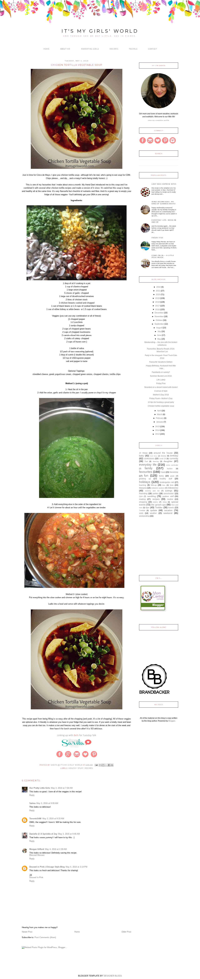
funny (161, 476)
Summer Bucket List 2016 (161, 376)
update (153, 510)
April (159, 411)
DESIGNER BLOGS (113, 976)
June (159, 335)
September (159, 324)
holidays (144, 482)
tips (147, 507)
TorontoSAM (35, 818)
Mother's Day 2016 (161, 395)
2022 (158, 287)
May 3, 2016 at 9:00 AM (47, 803)
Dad (146, 461)
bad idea (153, 456)
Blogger (171, 721)
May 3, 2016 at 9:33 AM (53, 818)
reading (142, 499)
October (159, 320)
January (159, 422)
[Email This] (100, 765)
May (159, 339)
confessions (149, 458)
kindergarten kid (167, 482)
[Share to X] (106, 765)
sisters (155, 502)
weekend (167, 513)
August (159, 328)
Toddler (158, 507)
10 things (143, 453)
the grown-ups (158, 504)
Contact (152, 49)
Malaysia (143, 488)
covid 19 (162, 459)
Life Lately (161, 380)
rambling (151, 496)
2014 (157, 430)
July (159, 331)
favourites (145, 471)
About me (65, 49)
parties (155, 493)
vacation (168, 510)
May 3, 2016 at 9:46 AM (69, 834)
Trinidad (142, 510)
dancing (156, 461)
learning (142, 485)
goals (172, 476)
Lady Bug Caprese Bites (164, 184)
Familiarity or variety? (161, 372)
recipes (89, 768)
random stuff (167, 496)
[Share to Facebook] (109, 765)
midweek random (157, 488)
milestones (173, 488)
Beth (76, 735)
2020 (158, 294)
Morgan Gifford (36, 849)
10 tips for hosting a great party (161, 402)
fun (146, 475)
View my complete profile (158, 120)
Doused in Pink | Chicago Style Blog (47, 867)
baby (141, 455)
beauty (163, 456)
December (159, 313)
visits (141, 513)
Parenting (143, 493)
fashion (169, 469)
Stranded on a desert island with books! (161, 387)
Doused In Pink (36, 877)
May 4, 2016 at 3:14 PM (76, 867)
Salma (32, 803)
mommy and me (152, 491)
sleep (165, 502)
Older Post (126, 932)
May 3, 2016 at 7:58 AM (62, 788)
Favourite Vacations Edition (160, 362)
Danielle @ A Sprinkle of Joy (43, 834)
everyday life (148, 464)
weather (153, 513)
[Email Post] (96, 765)
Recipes (114, 49)
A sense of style (161, 391)
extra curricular (172, 465)
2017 (157, 306)
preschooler (169, 493)
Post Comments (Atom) (45, 937)
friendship (174, 472)
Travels (133, 49)
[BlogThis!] (103, 765)
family (148, 468)
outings (168, 490)
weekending (144, 516)
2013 (157, 434)
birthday (174, 455)
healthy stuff (76, 768)
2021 (158, 291)
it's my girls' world (100, 31)
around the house (163, 453)
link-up (154, 485)
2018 (157, 302)
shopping (143, 502)
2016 (157, 309)
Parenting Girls (90, 49)
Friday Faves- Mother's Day (160, 398)
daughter (168, 461)
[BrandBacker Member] (154, 694)
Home (46, 49)
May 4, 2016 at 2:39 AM (56, 849)
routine (170, 499)
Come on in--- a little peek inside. (163, 256)
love (171, 485)
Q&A (141, 496)
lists (163, 485)
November (159, 316)
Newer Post (27, 932)
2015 (157, 426)
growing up (145, 479)
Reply (32, 795)
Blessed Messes (37, 855)
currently (174, 458)
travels (171, 508)
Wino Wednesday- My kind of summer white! (164, 203)
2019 (157, 298)
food (163, 472)
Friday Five (157, 238)
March (159, 414)
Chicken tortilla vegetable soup (161, 406)
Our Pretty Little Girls (39, 788)
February (160, 418)
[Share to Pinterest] (112, 765)
